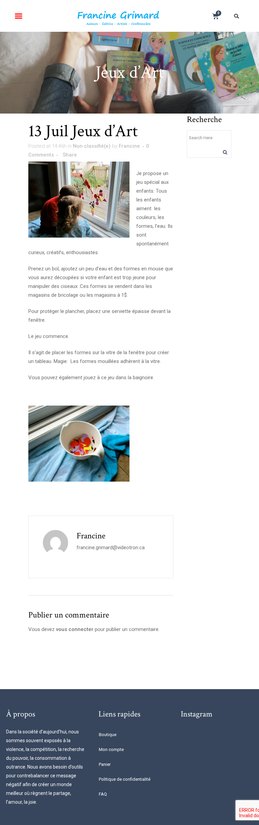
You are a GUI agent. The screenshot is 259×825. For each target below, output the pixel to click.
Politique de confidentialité (124, 779)
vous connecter (74, 629)
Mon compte (111, 749)
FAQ (103, 794)
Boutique (107, 734)
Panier (105, 764)
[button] (18, 16)
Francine (129, 146)
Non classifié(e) (92, 146)
